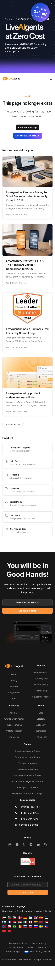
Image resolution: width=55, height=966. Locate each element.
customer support (35, 588)
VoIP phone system (27, 763)
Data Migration (41, 678)
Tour (14, 698)
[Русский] (25, 926)
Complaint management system (27, 781)
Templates (41, 731)
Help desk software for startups (27, 793)
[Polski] (9, 926)
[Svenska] (41, 926)
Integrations (14, 692)
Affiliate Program (14, 731)
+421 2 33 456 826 (29, 807)
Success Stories (14, 725)
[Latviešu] (41, 922)
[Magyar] (20, 922)
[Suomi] (4, 922)
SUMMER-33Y (18, 47)
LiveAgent (27, 592)
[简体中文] (9, 931)
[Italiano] (25, 922)
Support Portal (41, 672)
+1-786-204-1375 (28, 818)
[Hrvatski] (14, 922)
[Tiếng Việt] (4, 931)
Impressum (14, 737)
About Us (14, 712)
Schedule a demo (27, 610)
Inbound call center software (27, 775)
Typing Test (41, 737)
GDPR (30, 947)
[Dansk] (20, 917)
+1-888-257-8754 (29, 812)
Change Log (41, 690)
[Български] (9, 917)
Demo (14, 674)
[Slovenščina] (36, 926)
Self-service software (27, 769)
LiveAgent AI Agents (25, 135)
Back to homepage (27, 127)
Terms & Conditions (18, 943)
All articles (11, 424)
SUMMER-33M (24, 44)
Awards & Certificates (14, 719)
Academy (41, 725)
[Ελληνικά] (30, 917)
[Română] (20, 926)
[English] (36, 917)
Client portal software (27, 787)
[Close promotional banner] (52, 3)
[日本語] (30, 922)
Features (14, 686)
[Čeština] (14, 917)
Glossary (41, 719)
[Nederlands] (46, 922)
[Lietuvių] (36, 922)
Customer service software (27, 757)
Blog (41, 712)
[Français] (9, 922)
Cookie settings (12, 951)
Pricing (14, 680)
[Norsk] (4, 926)
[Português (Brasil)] (14, 926)
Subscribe (27, 892)
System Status (41, 684)
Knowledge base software (27, 751)
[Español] (41, 917)
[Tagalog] (46, 926)
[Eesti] (46, 917)
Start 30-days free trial (27, 602)
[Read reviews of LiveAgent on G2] (28, 861)
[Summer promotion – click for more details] (27, 36)
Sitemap (42, 947)
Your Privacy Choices (40, 951)
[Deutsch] (25, 917)
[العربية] (4, 917)
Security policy (39, 943)
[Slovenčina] (30, 926)
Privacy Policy (16, 947)
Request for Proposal (41, 696)
